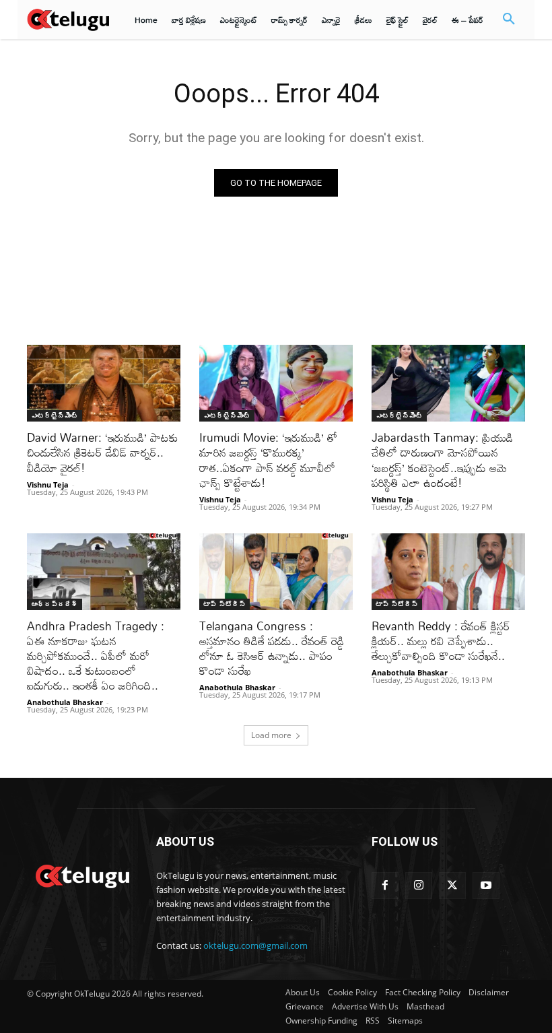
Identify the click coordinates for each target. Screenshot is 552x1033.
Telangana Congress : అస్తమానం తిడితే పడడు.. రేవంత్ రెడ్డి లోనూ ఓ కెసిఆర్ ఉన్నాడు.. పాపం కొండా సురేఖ (271, 648)
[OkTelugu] (68, 19)
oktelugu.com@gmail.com (255, 945)
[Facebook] (385, 885)
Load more (271, 735)
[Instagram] (418, 885)
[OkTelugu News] (82, 875)
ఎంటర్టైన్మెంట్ (54, 415)
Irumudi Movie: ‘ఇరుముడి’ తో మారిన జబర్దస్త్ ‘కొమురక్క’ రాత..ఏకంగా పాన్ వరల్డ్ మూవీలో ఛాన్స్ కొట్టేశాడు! (268, 459)
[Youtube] (486, 885)
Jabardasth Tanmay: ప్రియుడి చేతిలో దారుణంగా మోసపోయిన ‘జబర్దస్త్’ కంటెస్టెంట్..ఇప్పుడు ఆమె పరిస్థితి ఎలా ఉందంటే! (442, 459)
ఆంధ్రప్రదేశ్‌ (54, 604)
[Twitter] (452, 885)
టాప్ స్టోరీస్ (224, 604)
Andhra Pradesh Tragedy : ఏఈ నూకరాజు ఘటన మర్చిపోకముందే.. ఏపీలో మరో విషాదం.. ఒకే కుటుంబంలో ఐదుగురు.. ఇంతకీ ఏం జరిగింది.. (95, 655)
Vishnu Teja (48, 484)
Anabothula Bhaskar (65, 702)
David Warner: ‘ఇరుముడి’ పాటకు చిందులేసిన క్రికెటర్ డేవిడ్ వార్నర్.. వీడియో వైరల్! (102, 452)
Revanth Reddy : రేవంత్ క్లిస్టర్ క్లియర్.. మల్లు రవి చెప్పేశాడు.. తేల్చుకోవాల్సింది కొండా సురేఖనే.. (441, 641)
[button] (509, 19)
